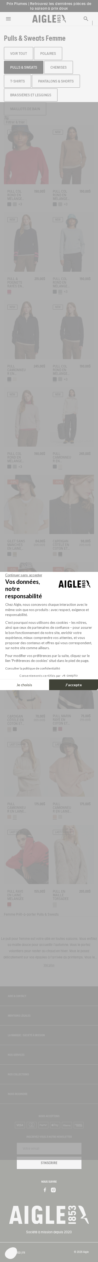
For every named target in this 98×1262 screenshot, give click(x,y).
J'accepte (73, 685)
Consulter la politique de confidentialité (32, 668)
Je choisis (24, 685)
